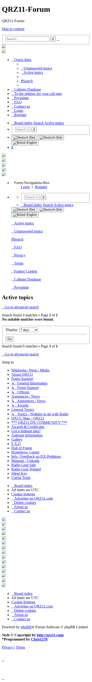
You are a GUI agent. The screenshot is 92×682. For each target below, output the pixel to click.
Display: (12, 330)
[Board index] (4, 47)
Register (41, 187)
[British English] (25, 142)
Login (25, 187)
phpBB (26, 627)
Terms (18, 263)
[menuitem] (36, 68)
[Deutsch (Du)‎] (24, 137)
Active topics (24, 223)
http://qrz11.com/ (50, 635)
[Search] (34, 129)
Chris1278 (39, 639)
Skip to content (13, 29)
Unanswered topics (28, 231)
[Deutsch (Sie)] (51, 137)
